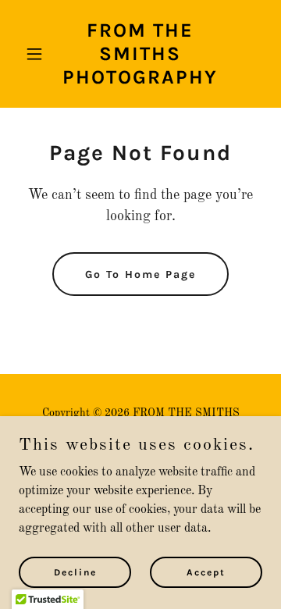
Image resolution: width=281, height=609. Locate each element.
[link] (140, 80)
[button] (37, 53)
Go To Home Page (140, 274)
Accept (206, 571)
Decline (75, 571)
